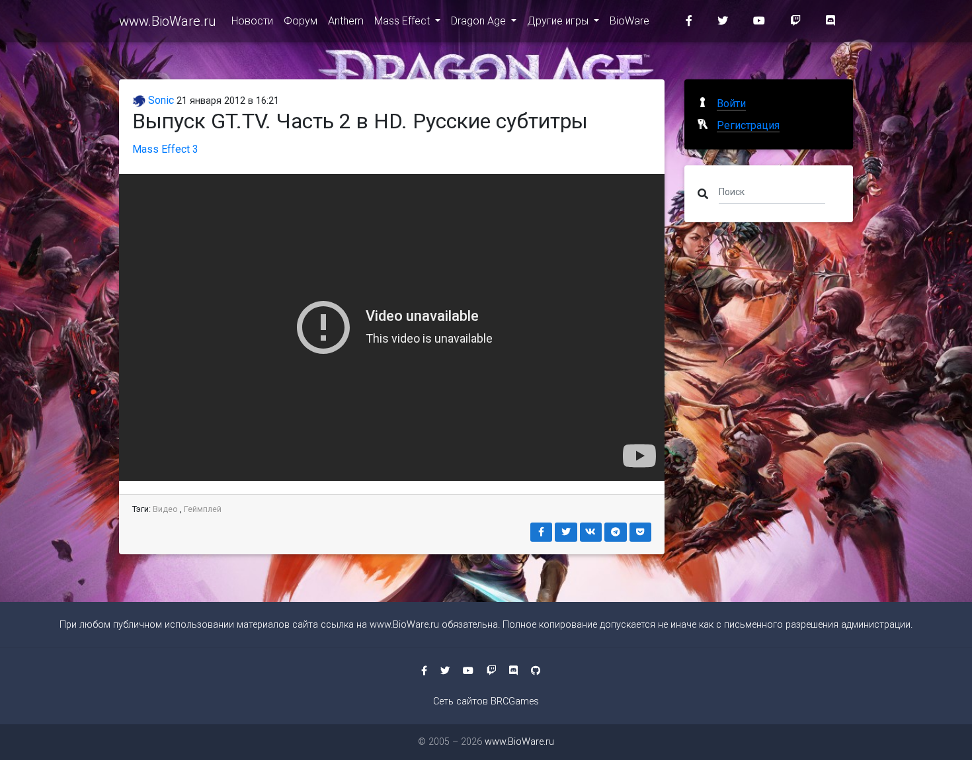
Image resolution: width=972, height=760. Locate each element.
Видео (165, 509)
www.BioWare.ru (167, 21)
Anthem (346, 21)
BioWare (629, 21)
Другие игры (559, 21)
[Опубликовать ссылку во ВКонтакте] (591, 532)
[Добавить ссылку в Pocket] (640, 532)
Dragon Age (479, 21)
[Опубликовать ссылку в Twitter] (566, 532)
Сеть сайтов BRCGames (486, 701)
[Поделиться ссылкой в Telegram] (615, 532)
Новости (252, 21)
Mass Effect (403, 21)
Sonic (159, 100)
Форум (300, 21)
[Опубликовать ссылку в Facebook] (541, 532)
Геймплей (203, 509)
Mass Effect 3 (165, 149)
